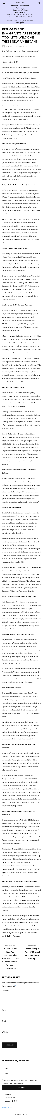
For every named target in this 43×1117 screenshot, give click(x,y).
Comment (6, 991)
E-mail (7, 1074)
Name (5, 1010)
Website (5, 1032)
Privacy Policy (7, 1107)
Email (4, 1021)
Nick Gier (20, 3)
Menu (4, 2)
